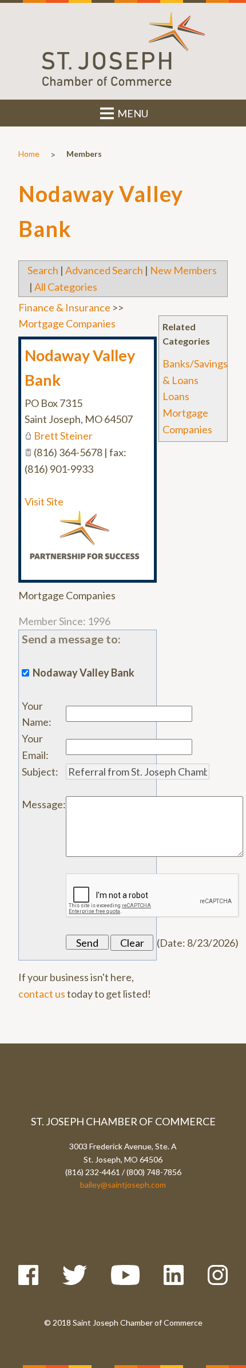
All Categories (65, 286)
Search (42, 270)
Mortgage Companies (67, 323)
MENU (132, 113)
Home (28, 154)
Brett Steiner (63, 435)
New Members (183, 270)
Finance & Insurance (64, 307)
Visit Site (44, 501)
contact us (41, 993)
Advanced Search (104, 270)
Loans (175, 396)
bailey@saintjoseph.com (123, 1184)
